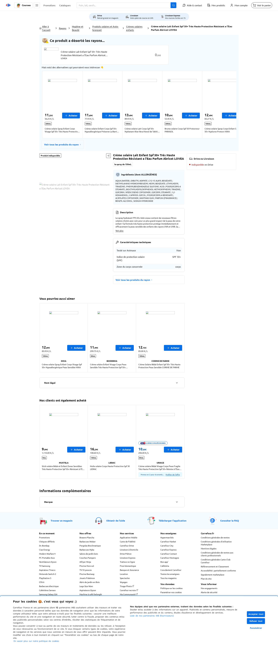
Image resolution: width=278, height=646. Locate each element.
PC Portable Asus (47, 557)
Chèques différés (47, 541)
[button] (37, 5)
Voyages (123, 582)
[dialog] (139, 621)
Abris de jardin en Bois (89, 582)
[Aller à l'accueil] (8, 5)
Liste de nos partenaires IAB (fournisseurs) (152, 615)
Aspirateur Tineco (47, 570)
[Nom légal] (177, 383)
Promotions (44, 537)
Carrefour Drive (127, 545)
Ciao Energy (44, 549)
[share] (108, 155)
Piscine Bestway (86, 574)
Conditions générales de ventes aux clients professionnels (217, 554)
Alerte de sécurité (209, 592)
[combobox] (126, 5)
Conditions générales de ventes (215, 537)
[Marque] (177, 502)
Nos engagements (209, 588)
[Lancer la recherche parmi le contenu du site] (173, 5)
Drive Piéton (125, 553)
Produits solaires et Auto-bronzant (105, 28)
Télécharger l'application (172, 520)
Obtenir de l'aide (115, 520)
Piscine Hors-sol (86, 566)
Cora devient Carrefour (170, 570)
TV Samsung (44, 566)
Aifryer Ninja (85, 561)
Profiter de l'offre (173, 474)
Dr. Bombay (44, 545)
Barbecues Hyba (86, 549)
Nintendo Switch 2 (47, 574)
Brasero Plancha (86, 537)
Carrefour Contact (168, 553)
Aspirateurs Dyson (87, 590)
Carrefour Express (168, 549)
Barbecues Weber (87, 541)
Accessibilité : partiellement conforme (218, 570)
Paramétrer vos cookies (171, 592)
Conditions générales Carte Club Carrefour (215, 561)
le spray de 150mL (122, 164)
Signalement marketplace (212, 574)
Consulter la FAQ (229, 520)
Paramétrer (256, 628)
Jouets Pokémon (87, 578)
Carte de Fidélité (127, 541)
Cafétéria (164, 566)
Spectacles (125, 578)
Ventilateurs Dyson (47, 561)
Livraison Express (127, 557)
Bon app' (164, 561)
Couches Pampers (87, 557)
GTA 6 (41, 582)
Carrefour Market (168, 541)
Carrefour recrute (128, 590)
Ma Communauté (128, 594)
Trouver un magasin (61, 520)
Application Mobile (128, 537)
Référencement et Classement (215, 566)
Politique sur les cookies (171, 588)
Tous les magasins (168, 578)
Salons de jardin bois (88, 553)
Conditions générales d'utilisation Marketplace (216, 543)
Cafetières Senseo (47, 590)
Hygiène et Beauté (77, 28)
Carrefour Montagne (169, 557)
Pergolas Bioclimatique (90, 545)
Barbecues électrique (49, 586)
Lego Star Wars (86, 586)
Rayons (62, 28)
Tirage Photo (126, 586)
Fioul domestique (128, 566)
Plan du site (206, 578)
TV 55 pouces (85, 570)
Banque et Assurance (129, 570)
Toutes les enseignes (169, 574)
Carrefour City (166, 545)
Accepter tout (256, 614)
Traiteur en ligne (127, 561)
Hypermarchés (167, 537)
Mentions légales (208, 548)
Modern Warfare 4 (47, 553)
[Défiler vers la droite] (229, 104)
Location (124, 574)
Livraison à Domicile (129, 549)
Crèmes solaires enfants (134, 28)
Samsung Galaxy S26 (48, 594)
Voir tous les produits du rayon (61, 144)
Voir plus (119, 230)
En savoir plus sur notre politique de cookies (36, 641)
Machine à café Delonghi (90, 594)
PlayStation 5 (45, 578)
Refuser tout (256, 621)
